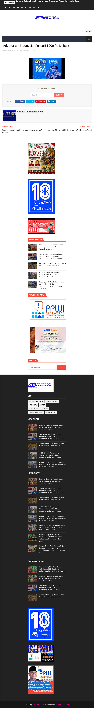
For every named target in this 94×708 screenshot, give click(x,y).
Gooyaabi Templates (62, 704)
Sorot (42, 405)
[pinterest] (14, 7)
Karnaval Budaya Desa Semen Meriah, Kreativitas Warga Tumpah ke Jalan (51, 247)
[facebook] (6, 7)
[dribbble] (22, 7)
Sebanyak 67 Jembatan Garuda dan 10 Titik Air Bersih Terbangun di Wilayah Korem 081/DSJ (52, 464)
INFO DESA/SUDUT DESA (38, 409)
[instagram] (34, 7)
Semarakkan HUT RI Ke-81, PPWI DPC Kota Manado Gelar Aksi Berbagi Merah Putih (52, 527)
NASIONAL (33, 405)
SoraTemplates (38, 704)
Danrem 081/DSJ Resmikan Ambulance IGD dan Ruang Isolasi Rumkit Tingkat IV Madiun (52, 569)
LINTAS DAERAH (52, 401)
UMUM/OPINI (51, 412)
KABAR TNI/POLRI (36, 401)
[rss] (26, 7)
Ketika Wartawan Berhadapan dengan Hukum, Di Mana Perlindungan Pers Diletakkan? (52, 2)
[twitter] (10, 7)
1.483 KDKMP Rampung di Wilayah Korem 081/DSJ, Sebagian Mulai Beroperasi (50, 275)
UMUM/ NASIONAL (36, 412)
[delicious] (38, 7)
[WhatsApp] (42, 7)
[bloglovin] (18, 7)
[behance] (30, 7)
